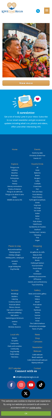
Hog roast (37, 205)
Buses (14, 338)
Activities (14, 170)
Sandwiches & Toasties (37, 227)
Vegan (37, 240)
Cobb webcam (37, 355)
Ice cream (37, 210)
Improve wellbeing (14, 312)
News (37, 334)
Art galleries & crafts (37, 252)
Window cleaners (14, 327)
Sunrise (37, 315)
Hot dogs (37, 208)
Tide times (14, 357)
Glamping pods (14, 252)
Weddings (14, 294)
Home (14, 149)
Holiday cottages (15, 255)
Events (37, 149)
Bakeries (37, 173)
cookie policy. (35, 407)
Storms (37, 312)
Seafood (37, 229)
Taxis (15, 324)
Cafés (37, 181)
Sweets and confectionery (37, 282)
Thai (37, 237)
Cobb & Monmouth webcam (37, 360)
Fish (37, 189)
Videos (37, 299)
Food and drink (37, 266)
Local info (14, 334)
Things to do (14, 167)
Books (37, 260)
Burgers (37, 178)
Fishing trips (14, 178)
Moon (37, 307)
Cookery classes (15, 302)
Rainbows (37, 310)
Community (15, 349)
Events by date (37, 153)
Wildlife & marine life (14, 200)
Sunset (37, 318)
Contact (37, 368)
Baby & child (37, 255)
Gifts (37, 271)
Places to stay (14, 246)
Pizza (37, 219)
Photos (37, 296)
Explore (14, 164)
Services (14, 290)
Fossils (14, 181)
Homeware (37, 274)
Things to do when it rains (14, 194)
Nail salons (15, 315)
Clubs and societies (15, 346)
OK (26, 413)
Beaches (14, 173)
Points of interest (14, 189)
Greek (37, 202)
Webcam (37, 351)
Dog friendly (14, 269)
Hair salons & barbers (14, 310)
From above (37, 304)
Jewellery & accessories (37, 276)
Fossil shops (37, 268)
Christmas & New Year (37, 155)
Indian (37, 213)
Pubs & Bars (37, 221)
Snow (37, 321)
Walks (14, 197)
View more (26, 83)
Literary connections (14, 186)
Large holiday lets (14, 266)
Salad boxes (37, 224)
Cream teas (37, 186)
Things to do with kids (14, 192)
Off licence (37, 279)
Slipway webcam (37, 363)
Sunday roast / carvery (37, 232)
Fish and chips (37, 192)
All (37, 167)
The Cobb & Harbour (37, 323)
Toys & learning (37, 285)
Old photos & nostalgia (37, 326)
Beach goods (37, 258)
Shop (37, 338)
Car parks (14, 341)
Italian (37, 216)
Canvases (38, 341)
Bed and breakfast (14, 249)
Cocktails (37, 183)
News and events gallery (37, 294)
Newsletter (37, 347)
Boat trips (14, 175)
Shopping (37, 246)
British (37, 175)
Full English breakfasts (37, 200)
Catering (15, 299)
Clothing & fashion (37, 263)
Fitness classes (14, 307)
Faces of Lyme (37, 329)
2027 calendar (14, 368)
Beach (37, 302)
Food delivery (37, 194)
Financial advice (14, 304)
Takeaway (37, 235)
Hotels (14, 264)
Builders (15, 296)
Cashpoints (15, 343)
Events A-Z (37, 158)
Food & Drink (37, 164)
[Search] (38, 11)
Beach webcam (37, 357)
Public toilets (14, 354)
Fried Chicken (37, 197)
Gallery (37, 290)
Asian (37, 170)
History (14, 183)
